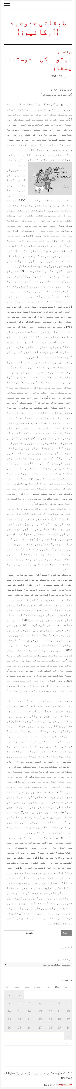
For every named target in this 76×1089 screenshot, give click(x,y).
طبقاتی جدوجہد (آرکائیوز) (38, 27)
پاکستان (63, 52)
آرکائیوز (64, 959)
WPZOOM (65, 1084)
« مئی (67, 1043)
